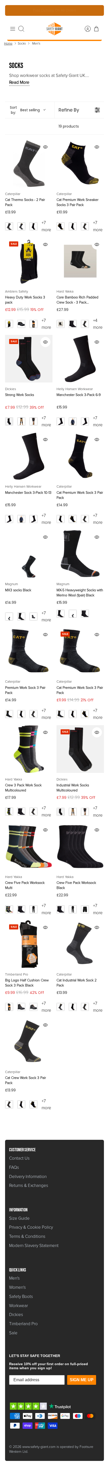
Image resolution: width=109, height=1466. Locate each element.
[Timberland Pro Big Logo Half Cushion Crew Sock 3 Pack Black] (28, 944)
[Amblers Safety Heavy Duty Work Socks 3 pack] (28, 261)
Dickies (16, 1314)
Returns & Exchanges (28, 1185)
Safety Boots (21, 1296)
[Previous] (12, 10)
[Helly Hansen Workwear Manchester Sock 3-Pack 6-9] (80, 358)
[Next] (96, 10)
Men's (36, 43)
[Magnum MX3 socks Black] (28, 554)
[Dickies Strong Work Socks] (28, 358)
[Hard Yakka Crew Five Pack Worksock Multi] (28, 846)
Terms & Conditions (27, 1236)
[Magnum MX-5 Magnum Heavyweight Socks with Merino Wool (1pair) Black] (80, 554)
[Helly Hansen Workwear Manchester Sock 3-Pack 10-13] (28, 456)
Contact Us (19, 1158)
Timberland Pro (23, 1324)
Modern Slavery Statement (34, 1245)
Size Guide (19, 1218)
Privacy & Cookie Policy (31, 1227)
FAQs (14, 1167)
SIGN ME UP (82, 1380)
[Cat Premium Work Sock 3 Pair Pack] (80, 456)
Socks (22, 43)
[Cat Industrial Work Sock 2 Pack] (80, 944)
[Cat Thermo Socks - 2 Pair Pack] (28, 163)
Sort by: (25, 110)
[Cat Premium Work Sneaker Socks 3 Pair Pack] (80, 163)
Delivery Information (28, 1176)
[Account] (85, 28)
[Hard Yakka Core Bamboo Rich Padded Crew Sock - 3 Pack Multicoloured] (80, 261)
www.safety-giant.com (39, 1446)
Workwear (18, 1306)
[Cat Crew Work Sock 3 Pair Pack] (28, 1041)
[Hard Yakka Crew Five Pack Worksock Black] (80, 846)
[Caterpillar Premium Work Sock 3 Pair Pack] (28, 651)
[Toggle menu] (12, 28)
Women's (17, 1287)
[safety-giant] (54, 28)
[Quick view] (45, 147)
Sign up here (72, 10)
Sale (13, 1333)
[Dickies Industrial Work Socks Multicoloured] (80, 749)
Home (8, 43)
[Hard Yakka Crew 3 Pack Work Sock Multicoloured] (28, 749)
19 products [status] (69, 126)
